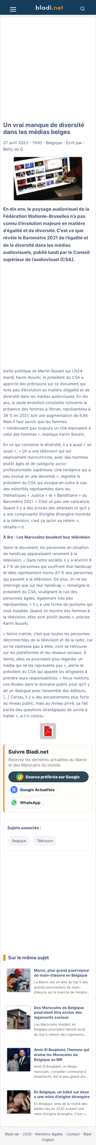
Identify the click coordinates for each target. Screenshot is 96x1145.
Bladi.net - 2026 (18, 1134)
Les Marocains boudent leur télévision (53, 537)
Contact (73, 1134)
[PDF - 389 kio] (48, 731)
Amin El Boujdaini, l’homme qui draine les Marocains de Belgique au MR (61, 1054)
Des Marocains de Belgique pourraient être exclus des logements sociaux (59, 1012)
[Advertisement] (48, 69)
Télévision (45, 841)
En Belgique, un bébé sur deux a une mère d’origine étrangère (62, 1094)
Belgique (54, 142)
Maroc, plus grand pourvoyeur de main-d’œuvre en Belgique (61, 973)
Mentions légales (49, 1134)
